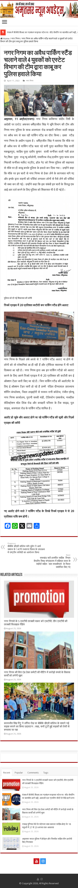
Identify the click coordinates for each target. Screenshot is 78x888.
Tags (45, 772)
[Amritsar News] (39, 9)
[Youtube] (36, 861)
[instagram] (43, 861)
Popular (19, 772)
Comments (33, 772)
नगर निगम (15, 38)
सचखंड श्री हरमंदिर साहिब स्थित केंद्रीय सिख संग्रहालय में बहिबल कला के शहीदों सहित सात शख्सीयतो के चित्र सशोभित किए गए (52, 561)
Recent (6, 772)
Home (6, 38)
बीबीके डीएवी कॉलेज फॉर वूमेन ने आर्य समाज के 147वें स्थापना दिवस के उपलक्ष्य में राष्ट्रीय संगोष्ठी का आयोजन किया (26, 548)
